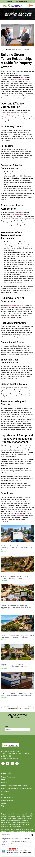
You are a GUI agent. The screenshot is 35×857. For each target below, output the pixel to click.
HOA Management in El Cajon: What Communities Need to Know (14, 577)
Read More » (4, 551)
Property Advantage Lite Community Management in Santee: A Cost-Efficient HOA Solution (16, 607)
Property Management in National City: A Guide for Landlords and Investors (16, 665)
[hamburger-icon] (31, 5)
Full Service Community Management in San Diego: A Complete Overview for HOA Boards (16, 548)
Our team (19, 515)
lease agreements (18, 215)
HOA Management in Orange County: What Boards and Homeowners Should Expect (17, 694)
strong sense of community (15, 305)
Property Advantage (21, 79)
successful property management (12, 115)
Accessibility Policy (20, 826)
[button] (32, 835)
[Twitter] (7, 763)
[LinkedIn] (12, 763)
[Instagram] (17, 763)
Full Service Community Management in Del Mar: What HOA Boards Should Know (17, 637)
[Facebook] (3, 763)
